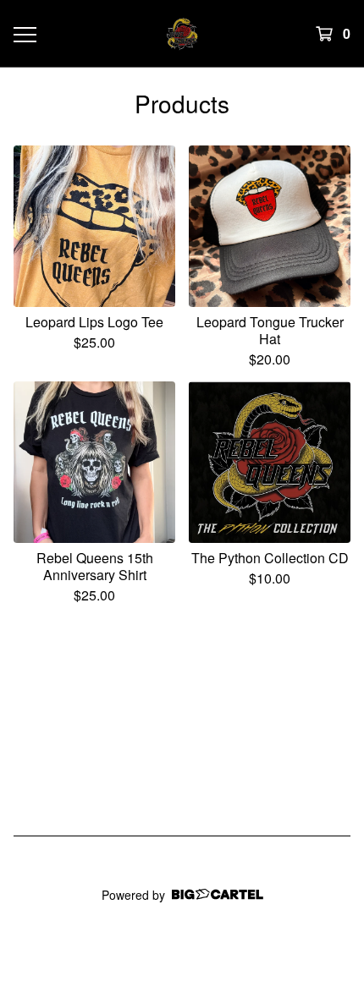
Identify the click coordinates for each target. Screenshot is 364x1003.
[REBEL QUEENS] (182, 33)
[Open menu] (24, 34)
